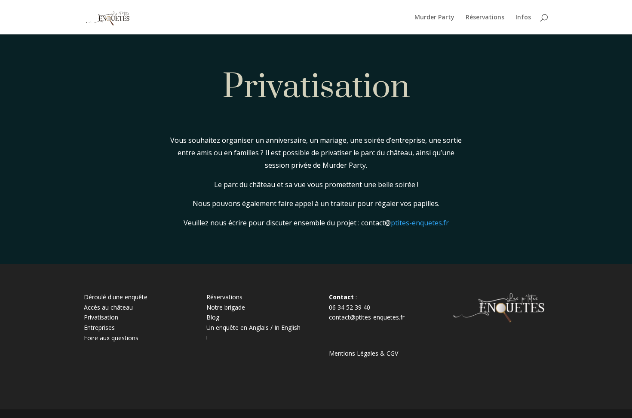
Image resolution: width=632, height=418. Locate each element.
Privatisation (101, 317)
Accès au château (108, 307)
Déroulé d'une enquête (115, 297)
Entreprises (99, 327)
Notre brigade (225, 307)
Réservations (485, 17)
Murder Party (434, 17)
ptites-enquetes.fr (420, 222)
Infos (523, 17)
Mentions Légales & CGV (363, 353)
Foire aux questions (111, 338)
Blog (212, 317)
